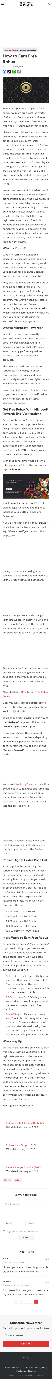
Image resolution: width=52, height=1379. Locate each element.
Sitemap (32, 1371)
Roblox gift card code (28, 784)
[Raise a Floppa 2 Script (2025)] (12, 1158)
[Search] (49, 4)
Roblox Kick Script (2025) (21, 1145)
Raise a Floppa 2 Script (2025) (23, 1167)
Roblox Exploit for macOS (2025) (25, 1123)
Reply (47, 1259)
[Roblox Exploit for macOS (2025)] (12, 1114)
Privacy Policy (41, 1367)
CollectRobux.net (16, 976)
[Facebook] (24, 1357)
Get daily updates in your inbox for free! (26, 1328)
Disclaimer (21, 1371)
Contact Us (28, 1367)
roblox (7, 1180)
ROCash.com (13, 997)
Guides (13, 50)
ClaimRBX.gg (13, 1014)
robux (17, 1180)
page (10, 465)
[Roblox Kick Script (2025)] (12, 1136)
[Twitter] (28, 1357)
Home (6, 50)
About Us (16, 1367)
